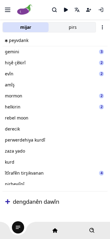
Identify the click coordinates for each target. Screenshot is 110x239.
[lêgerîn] (54, 9)
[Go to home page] (24, 10)
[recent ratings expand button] (7, 201)
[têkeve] (100, 9)
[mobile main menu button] (7, 9)
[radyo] (66, 10)
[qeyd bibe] (88, 9)
